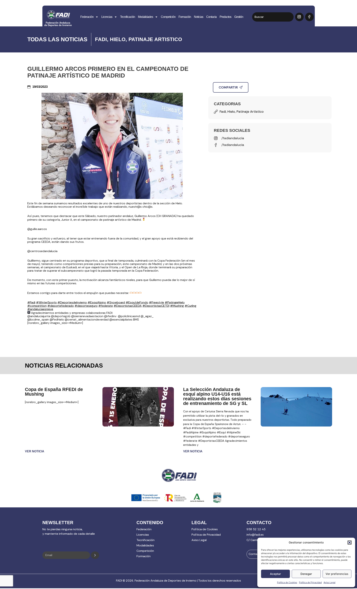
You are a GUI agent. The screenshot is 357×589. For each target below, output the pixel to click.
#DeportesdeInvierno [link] (72, 302)
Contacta (211, 16)
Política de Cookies (287, 582)
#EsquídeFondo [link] (137, 302)
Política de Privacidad (310, 582)
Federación (87, 16)
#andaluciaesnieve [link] (40, 309)
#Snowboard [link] (116, 302)
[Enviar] (95, 555)
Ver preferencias (337, 574)
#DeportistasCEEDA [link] (128, 306)
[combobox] (272, 17)
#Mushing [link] (177, 306)
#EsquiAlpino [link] (97, 302)
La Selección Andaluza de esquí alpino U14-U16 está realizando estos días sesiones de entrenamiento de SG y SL (217, 396)
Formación (184, 16)
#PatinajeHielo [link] (175, 302)
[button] (349, 542)
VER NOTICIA (34, 451)
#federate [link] (105, 306)
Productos (225, 16)
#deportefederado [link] (60, 306)
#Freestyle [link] (156, 302)
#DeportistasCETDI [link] (155, 306)
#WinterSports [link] (46, 302)
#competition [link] (37, 306)
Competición (168, 16)
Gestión (238, 16)
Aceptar (275, 574)
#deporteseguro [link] (86, 306)
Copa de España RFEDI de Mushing (54, 392)
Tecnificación (127, 16)
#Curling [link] (190, 306)
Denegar (306, 574)
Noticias (198, 16)
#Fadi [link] (31, 302)
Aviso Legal (329, 582)
